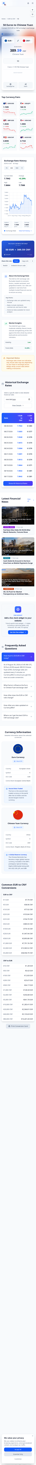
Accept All (18, 1449)
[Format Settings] (32, 10)
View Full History (24, 231)
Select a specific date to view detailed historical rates (16, 394)
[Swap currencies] (18, 40)
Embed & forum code (18, 265)
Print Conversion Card (19, 1026)
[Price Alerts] (28, 3)
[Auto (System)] (32, 14)
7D (7, 168)
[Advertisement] (18, 11)
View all (28, 500)
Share (16, 261)
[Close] (32, 1436)
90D (17, 168)
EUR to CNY (11, 19)
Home (4, 19)
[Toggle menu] (32, 3)
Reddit (5, 265)
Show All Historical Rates (18, 483)
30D (11, 168)
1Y (22, 168)
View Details (16, 405)
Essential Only (18, 1454)
